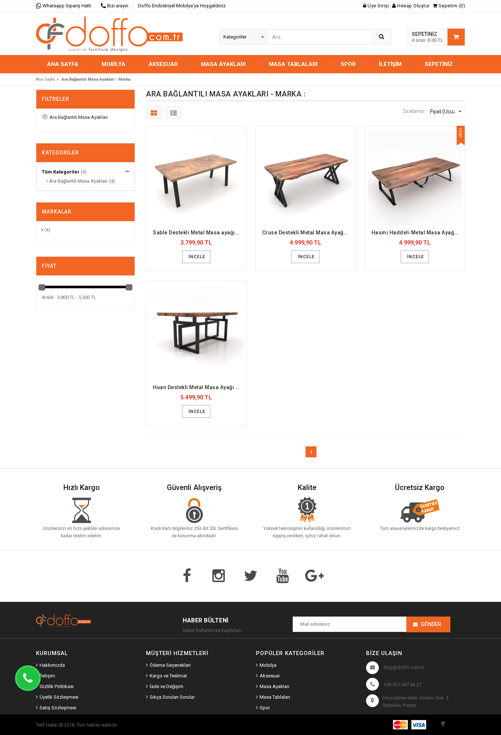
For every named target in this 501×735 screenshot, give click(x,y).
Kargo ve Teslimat (168, 676)
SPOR (348, 64)
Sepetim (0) (451, 5)
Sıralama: (414, 111)
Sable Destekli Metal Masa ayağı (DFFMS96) (198, 232)
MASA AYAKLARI (223, 64)
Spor (265, 707)
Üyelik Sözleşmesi (59, 697)
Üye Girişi (377, 5)
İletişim (390, 64)
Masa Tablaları (275, 697)
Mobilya (268, 665)
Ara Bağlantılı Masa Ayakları (77, 117)
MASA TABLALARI (293, 64)
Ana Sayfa (62, 64)
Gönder (431, 624)
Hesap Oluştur (413, 5)
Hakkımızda (52, 665)
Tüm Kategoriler (61, 172)
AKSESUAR (163, 64)
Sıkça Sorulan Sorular (172, 697)
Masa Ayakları (274, 686)
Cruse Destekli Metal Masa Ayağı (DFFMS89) (307, 232)
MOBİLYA (113, 64)
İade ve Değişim (166, 686)
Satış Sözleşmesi (58, 707)
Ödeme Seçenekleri (170, 665)
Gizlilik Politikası (57, 686)
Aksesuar (270, 676)
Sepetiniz (439, 64)
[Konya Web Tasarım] (452, 722)
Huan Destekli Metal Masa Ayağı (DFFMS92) (198, 387)
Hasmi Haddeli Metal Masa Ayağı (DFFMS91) (417, 232)
